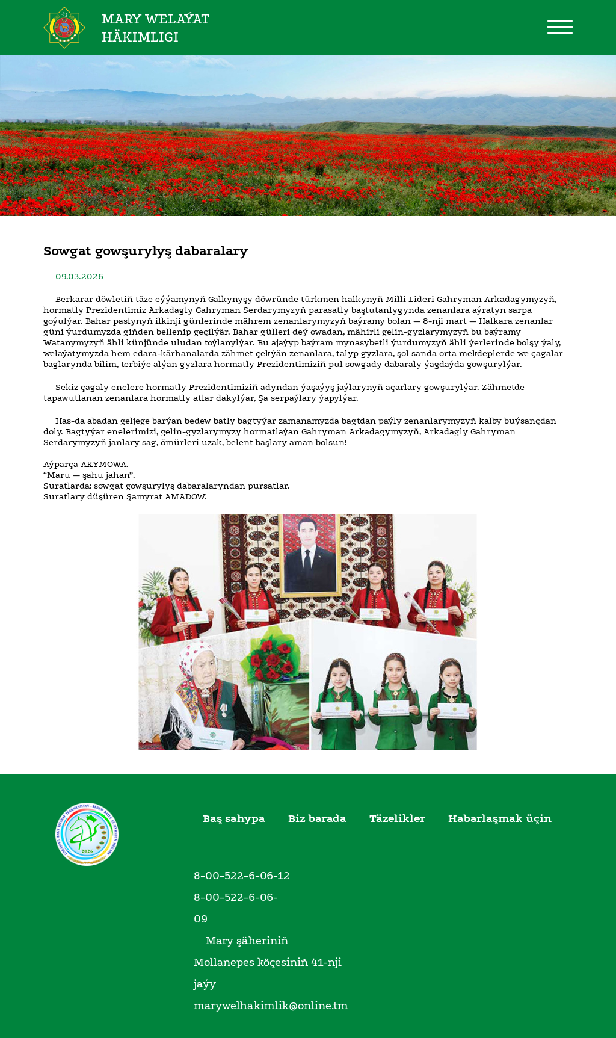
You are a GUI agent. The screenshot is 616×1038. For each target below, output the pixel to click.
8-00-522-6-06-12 (242, 875)
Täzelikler (397, 818)
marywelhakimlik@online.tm (271, 1005)
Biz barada (317, 818)
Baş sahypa (234, 818)
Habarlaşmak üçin (500, 818)
